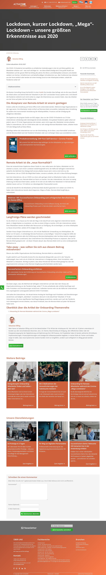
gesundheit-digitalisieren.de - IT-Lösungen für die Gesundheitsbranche (54, 561)
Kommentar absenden (31, 514)
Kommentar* (12, 484)
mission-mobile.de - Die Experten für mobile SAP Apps (50, 546)
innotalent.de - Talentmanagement (46, 556)
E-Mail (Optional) (13, 509)
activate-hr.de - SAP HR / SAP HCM (45, 552)
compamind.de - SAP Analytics (45, 549)
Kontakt (75, 2)
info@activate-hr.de (65, 2)
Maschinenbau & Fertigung (82, 544)
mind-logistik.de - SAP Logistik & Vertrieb (47, 558)
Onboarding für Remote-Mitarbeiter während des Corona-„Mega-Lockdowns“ (35, 311)
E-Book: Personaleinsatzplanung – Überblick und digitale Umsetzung (89, 79)
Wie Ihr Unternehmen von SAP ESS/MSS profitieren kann (88, 83)
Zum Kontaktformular (19, 564)
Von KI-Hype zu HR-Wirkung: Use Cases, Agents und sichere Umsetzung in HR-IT (89, 130)
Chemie (77, 546)
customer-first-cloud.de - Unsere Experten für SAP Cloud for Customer (54, 560)
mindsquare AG (88, 574)
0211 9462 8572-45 (51, 2)
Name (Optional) (13, 504)
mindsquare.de (41, 543)
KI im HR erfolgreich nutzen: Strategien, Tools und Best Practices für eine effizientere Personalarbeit (88, 90)
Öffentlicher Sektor (80, 547)
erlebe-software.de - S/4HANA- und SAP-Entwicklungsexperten (52, 547)
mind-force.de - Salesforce (44, 555)
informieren (71, 277)
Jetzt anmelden (70, 211)
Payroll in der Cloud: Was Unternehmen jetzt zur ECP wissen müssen (89, 136)
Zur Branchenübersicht (81, 550)
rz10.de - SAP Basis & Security (44, 544)
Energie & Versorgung (81, 543)
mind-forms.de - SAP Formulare (45, 550)
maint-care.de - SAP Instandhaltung (46, 553)
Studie (41, 92)
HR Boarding (16, 53)
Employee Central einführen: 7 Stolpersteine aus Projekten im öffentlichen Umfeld (88, 124)
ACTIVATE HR (9, 53)
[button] (42, 86)
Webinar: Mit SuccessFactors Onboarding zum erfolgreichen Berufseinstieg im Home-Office (41, 198)
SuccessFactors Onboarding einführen (25, 269)
